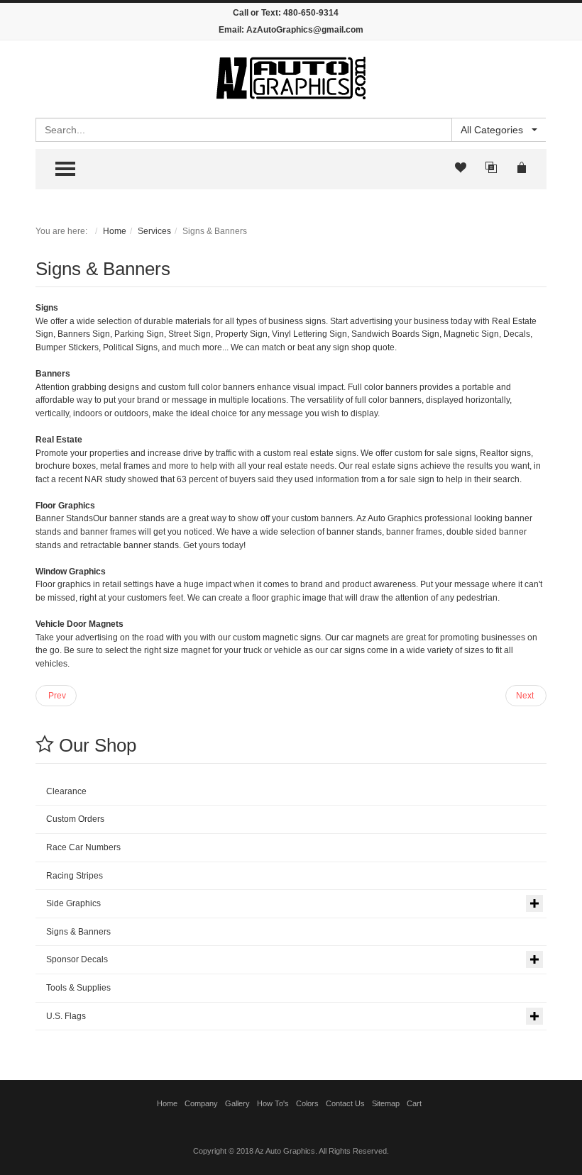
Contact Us (345, 1103)
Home (114, 231)
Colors (307, 1103)
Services (154, 231)
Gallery (237, 1103)
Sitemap (386, 1103)
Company (201, 1103)
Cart (414, 1103)
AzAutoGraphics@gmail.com (304, 30)
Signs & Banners (102, 268)
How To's (273, 1103)
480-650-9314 (311, 13)
